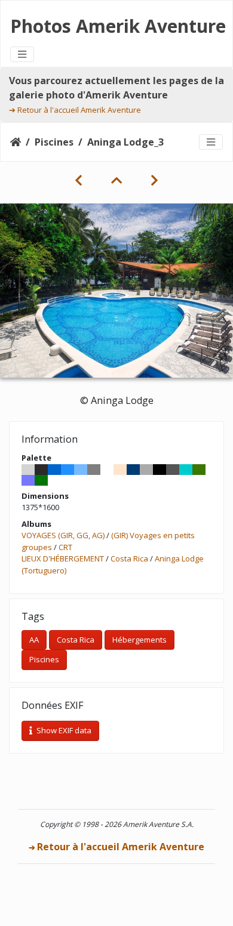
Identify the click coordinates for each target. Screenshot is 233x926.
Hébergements (139, 639)
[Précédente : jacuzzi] (78, 180)
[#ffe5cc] (120, 469)
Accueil (15, 142)
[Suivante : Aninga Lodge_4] (154, 180)
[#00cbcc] (185, 469)
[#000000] (159, 469)
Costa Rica (129, 558)
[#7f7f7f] (93, 469)
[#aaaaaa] (146, 469)
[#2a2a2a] (41, 469)
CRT (65, 547)
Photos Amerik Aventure (118, 26)
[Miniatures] (116, 180)
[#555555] (172, 469)
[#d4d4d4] (28, 469)
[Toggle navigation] (22, 54)
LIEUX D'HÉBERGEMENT (63, 558)
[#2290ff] (67, 469)
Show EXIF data (63, 730)
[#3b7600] (199, 469)
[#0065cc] (54, 469)
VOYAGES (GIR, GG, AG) (63, 535)
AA (34, 639)
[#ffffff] (107, 469)
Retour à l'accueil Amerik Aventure (79, 109)
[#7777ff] (28, 480)
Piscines (54, 142)
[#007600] (41, 480)
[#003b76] (133, 469)
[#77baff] (80, 469)
